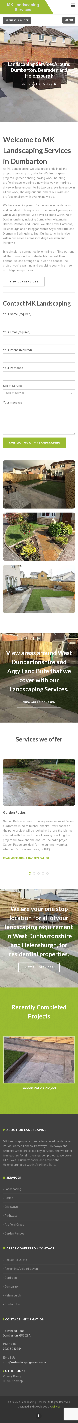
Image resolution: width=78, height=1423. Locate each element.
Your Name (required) (17, 314)
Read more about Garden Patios (26, 858)
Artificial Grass (14, 1224)
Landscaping (13, 1189)
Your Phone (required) (17, 350)
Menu (68, 20)
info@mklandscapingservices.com (25, 1362)
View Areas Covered (39, 702)
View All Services (39, 967)
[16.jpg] (39, 1059)
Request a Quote (17, 20)
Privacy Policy (12, 1376)
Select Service (12, 386)
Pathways (11, 1215)
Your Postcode (13, 368)
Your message (12, 402)
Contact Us (12, 1304)
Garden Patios (14, 812)
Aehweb (56, 1406)
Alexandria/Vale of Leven (21, 1269)
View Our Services (23, 281)
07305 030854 (12, 1349)
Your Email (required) (16, 332)
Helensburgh (13, 1295)
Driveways (11, 1207)
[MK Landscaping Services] (23, 7)
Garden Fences (14, 1233)
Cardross (11, 1278)
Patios (9, 1198)
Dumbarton (12, 1286)
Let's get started (37, 83)
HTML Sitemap (13, 1381)
